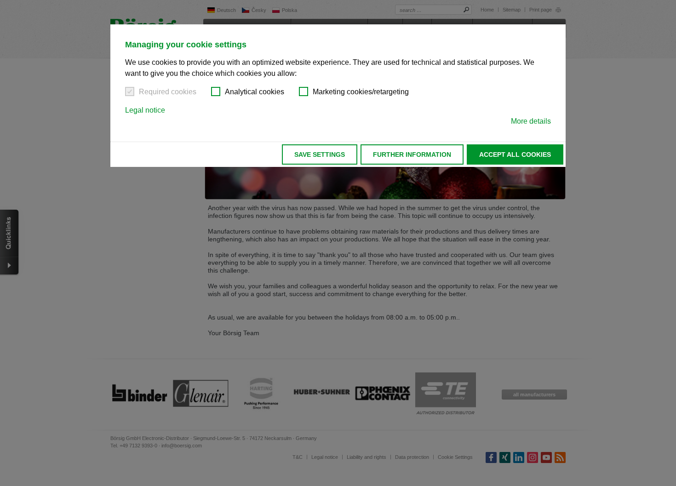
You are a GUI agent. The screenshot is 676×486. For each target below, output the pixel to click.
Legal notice (145, 110)
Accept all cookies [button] (515, 154)
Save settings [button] (319, 154)
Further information (412, 154)
